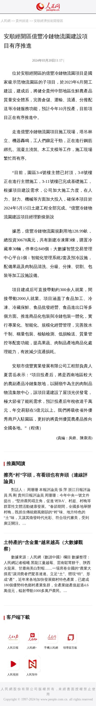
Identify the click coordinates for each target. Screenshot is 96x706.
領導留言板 (70, 647)
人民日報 (12, 647)
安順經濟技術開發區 (48, 21)
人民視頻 (12, 674)
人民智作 (32, 674)
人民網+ (32, 647)
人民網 (5, 21)
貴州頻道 (22, 21)
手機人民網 (51, 647)
